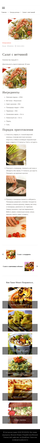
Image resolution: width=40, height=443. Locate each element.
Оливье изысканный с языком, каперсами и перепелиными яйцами (20, 374)
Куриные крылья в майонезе (20, 305)
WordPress (25, 437)
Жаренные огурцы (20, 328)
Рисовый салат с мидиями (20, 351)
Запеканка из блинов (20, 397)
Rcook (4, 46)
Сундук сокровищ (20, 420)
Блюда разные (6, 42)
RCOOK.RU (25, 432)
